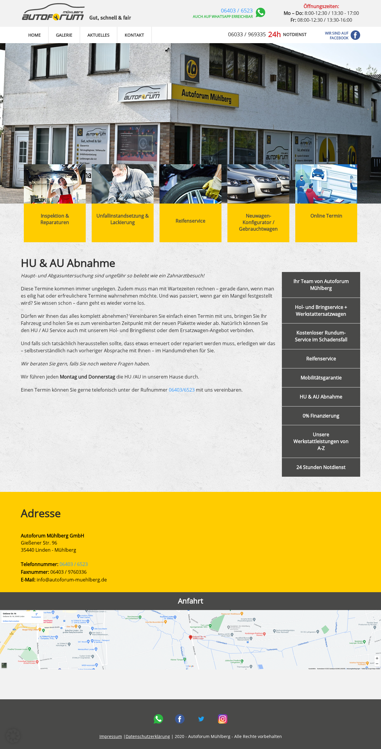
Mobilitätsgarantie (321, 377)
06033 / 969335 (247, 34)
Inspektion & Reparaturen (54, 219)
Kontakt (134, 35)
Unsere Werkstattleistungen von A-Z (321, 441)
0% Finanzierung (321, 415)
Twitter (201, 719)
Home (34, 35)
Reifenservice (190, 221)
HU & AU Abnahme (321, 396)
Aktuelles (99, 35)
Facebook (180, 719)
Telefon (158, 719)
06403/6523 (182, 390)
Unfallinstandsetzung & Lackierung (122, 219)
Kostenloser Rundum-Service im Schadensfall (321, 336)
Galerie (64, 35)
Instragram (222, 719)
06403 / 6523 (237, 10)
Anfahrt (190, 601)
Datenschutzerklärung (148, 736)
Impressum (110, 736)
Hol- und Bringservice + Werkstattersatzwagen (321, 310)
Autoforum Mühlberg (76, 13)
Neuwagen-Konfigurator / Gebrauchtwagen (258, 222)
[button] (13, 736)
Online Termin (326, 215)
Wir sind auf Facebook (336, 35)
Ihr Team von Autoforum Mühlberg (321, 284)
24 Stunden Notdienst (321, 467)
